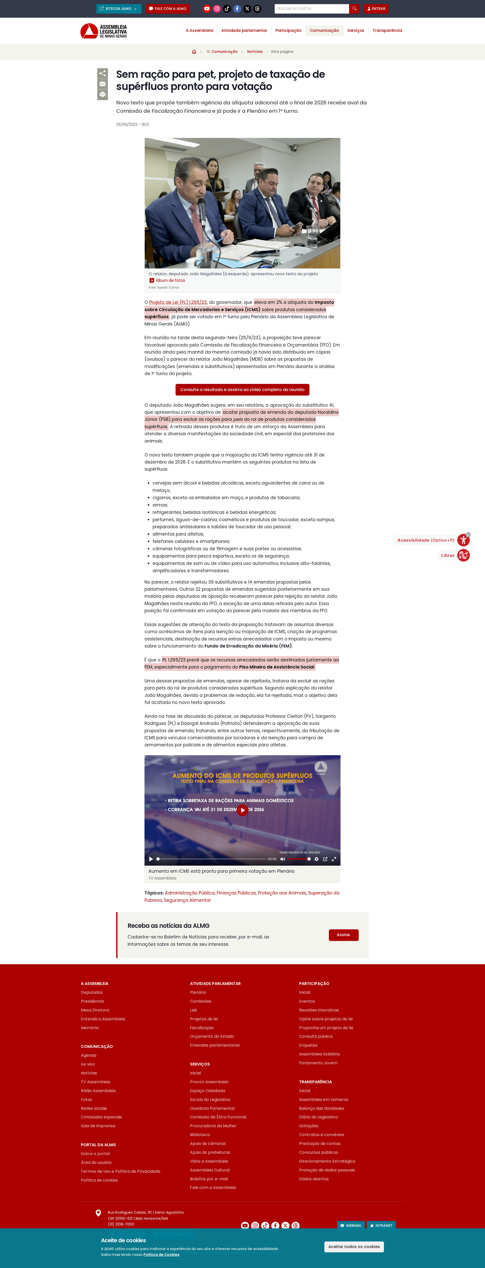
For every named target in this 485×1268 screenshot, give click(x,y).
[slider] (211, 859)
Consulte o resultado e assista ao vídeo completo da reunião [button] (242, 390)
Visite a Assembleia (209, 1161)
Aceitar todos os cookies (354, 1247)
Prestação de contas (320, 1143)
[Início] (194, 51)
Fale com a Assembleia (213, 1187)
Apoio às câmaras (208, 1143)
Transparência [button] (387, 30)
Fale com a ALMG (170, 8)
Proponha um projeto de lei (326, 1028)
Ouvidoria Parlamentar (212, 1108)
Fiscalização (202, 1028)
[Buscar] (354, 9)
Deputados (92, 992)
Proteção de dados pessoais (327, 1170)
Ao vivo (88, 1064)
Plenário (198, 992)
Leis (193, 1010)
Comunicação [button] (324, 30)
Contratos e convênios (321, 1135)
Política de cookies (99, 1180)
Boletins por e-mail (209, 1179)
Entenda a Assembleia (103, 1019)
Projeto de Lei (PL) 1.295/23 (178, 302)
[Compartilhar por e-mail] (102, 84)
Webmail (353, 1225)
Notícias (255, 51)
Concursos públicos (318, 1152)
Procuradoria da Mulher (213, 1126)
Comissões (200, 1001)
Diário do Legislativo (318, 1117)
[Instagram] (217, 9)
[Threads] (257, 9)
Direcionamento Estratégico (327, 1161)
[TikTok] (227, 9)
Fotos (86, 1099)
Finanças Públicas (236, 893)
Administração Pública (190, 893)
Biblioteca (200, 1135)
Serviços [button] (356, 30)
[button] (468, 534)
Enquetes (308, 1045)
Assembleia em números (323, 1099)
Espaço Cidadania (207, 1091)
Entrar (378, 8)
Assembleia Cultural (210, 1170)
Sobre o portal (95, 1154)
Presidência (92, 1001)
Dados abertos (314, 1179)
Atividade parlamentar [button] (244, 30)
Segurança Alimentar (187, 900)
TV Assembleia (95, 1082)
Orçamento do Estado (212, 1036)
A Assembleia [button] (199, 30)
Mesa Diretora (95, 1010)
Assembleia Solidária (319, 1054)
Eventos (307, 1001)
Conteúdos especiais (101, 1117)
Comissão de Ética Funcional (218, 1117)
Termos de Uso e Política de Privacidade (120, 1171)
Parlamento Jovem (318, 1063)
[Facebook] (237, 9)
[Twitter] (247, 9)
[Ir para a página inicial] (100, 31)
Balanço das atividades (321, 1108)
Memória (90, 1028)
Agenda (88, 1055)
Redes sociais (94, 1108)
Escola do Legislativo (210, 1099)
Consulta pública (315, 1036)
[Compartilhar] (102, 73)
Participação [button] (289, 30)
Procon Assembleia (209, 1082)
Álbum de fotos (170, 280)
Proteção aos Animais (282, 893)
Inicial (304, 992)
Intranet (384, 1225)
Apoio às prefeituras (210, 1152)
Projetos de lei (204, 1019)
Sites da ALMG (119, 8)
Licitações (309, 1126)
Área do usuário (96, 1162)
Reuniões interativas (319, 1010)
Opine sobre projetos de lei (326, 1019)
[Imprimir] (102, 94)
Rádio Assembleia (98, 1091)
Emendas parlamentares (215, 1045)
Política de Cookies (161, 1254)
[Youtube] (207, 9)
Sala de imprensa (98, 1126)
